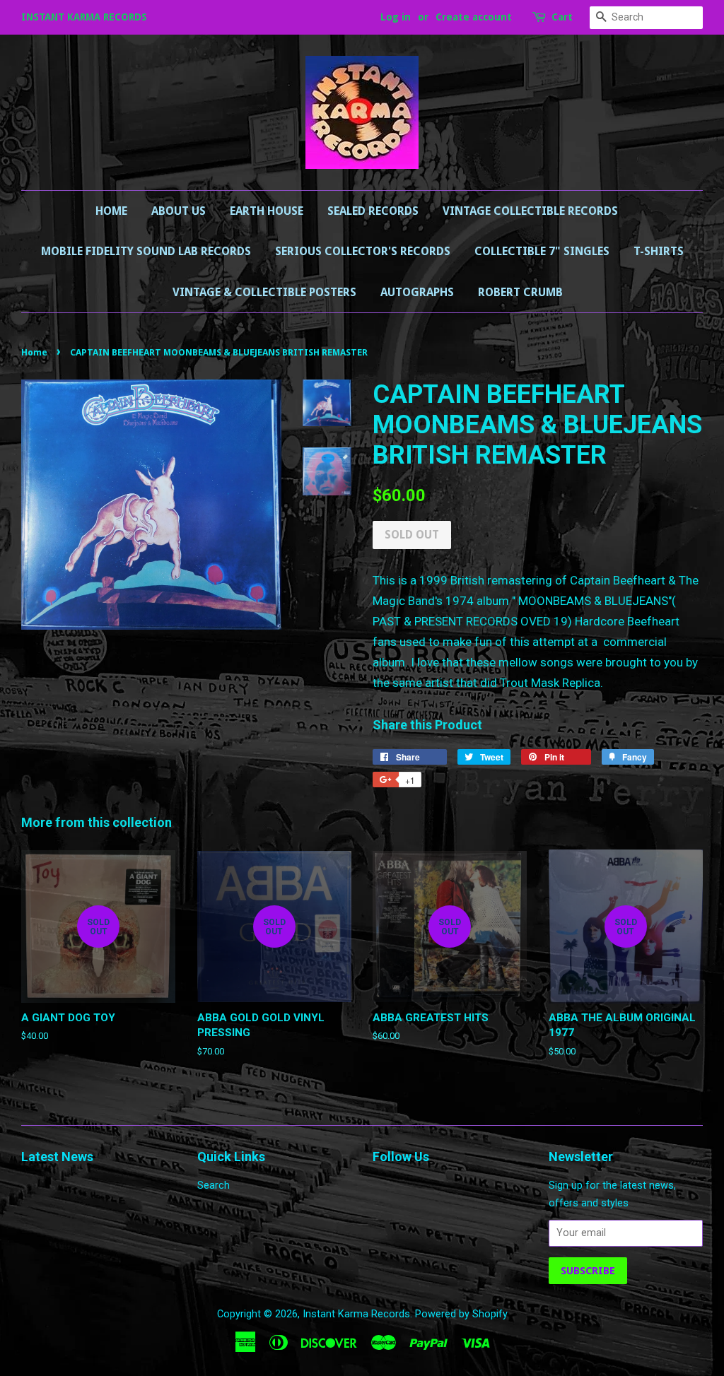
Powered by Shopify (461, 1314)
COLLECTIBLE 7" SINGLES (541, 251)
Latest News (57, 1156)
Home (111, 211)
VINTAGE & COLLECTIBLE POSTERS (264, 292)
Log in (395, 17)
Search (213, 1186)
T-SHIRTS (659, 251)
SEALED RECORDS (373, 211)
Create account (474, 17)
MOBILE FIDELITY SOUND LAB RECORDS (146, 251)
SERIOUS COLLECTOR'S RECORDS (362, 251)
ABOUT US (178, 211)
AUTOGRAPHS (417, 292)
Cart (562, 17)
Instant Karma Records (356, 1314)
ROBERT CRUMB (520, 292)
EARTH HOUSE (266, 211)
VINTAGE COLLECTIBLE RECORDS (530, 211)
